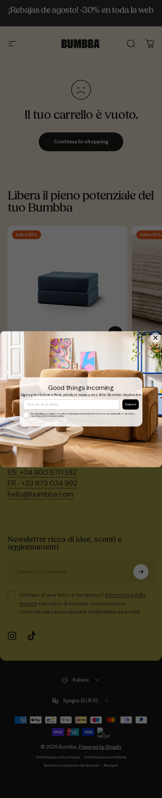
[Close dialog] (155, 337)
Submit (130, 404)
